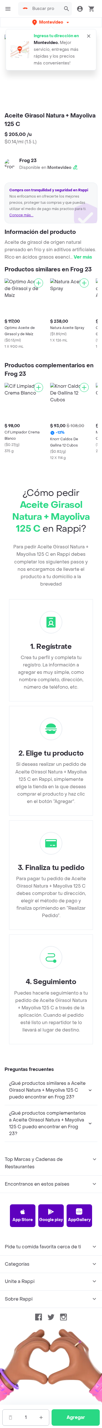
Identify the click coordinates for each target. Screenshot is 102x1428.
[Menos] (10, 1417)
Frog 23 (28, 160)
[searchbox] (45, 9)
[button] (51, 22)
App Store (22, 1219)
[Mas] (41, 1417)
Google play (51, 1219)
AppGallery (79, 1219)
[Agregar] (38, 283)
